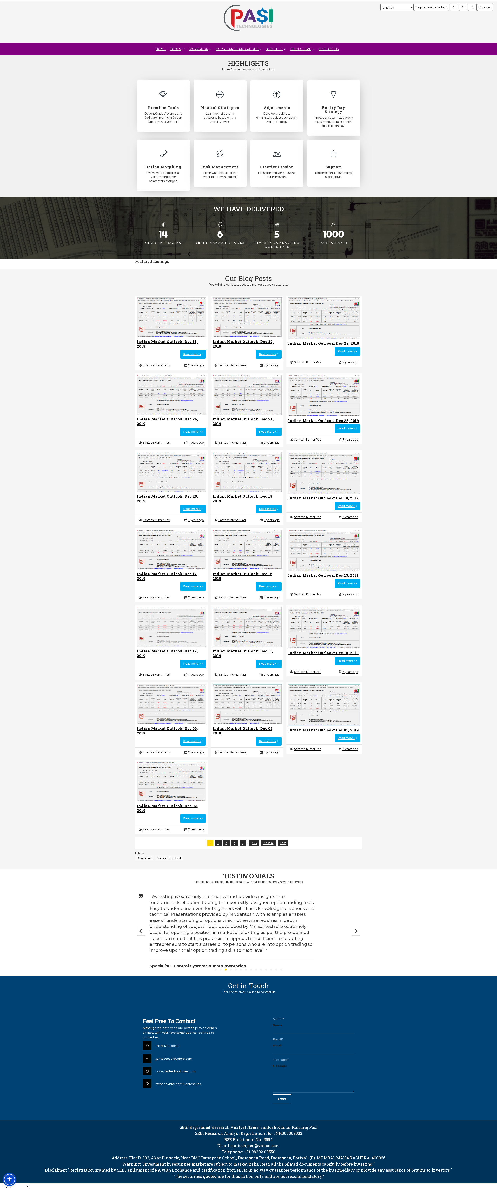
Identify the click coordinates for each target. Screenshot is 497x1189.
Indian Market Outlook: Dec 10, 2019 (323, 652)
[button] (9, 1179)
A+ (454, 7)
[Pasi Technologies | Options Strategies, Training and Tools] (248, 32)
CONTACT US (329, 49)
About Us (274, 49)
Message (280, 1066)
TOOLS (175, 49)
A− (463, 7)
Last (283, 843)
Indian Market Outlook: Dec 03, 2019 (323, 730)
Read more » (192, 354)
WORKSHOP (198, 49)
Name (277, 1025)
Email (277, 1045)
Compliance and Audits (237, 49)
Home (161, 49)
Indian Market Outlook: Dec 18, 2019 (323, 498)
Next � (268, 843)
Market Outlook (169, 858)
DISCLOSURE (300, 49)
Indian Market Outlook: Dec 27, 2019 (323, 343)
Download (144, 858)
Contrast (485, 7)
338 (254, 843)
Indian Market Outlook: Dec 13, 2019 (323, 575)
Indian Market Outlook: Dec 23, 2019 (323, 420)
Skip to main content (431, 7)
